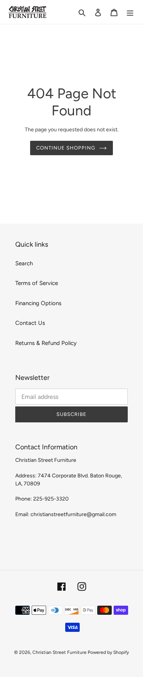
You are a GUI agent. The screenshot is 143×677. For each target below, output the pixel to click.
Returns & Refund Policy (46, 343)
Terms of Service (36, 283)
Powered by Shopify (108, 652)
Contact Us (30, 323)
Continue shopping (66, 148)
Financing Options (38, 303)
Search (24, 263)
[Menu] (130, 12)
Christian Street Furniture (60, 652)
